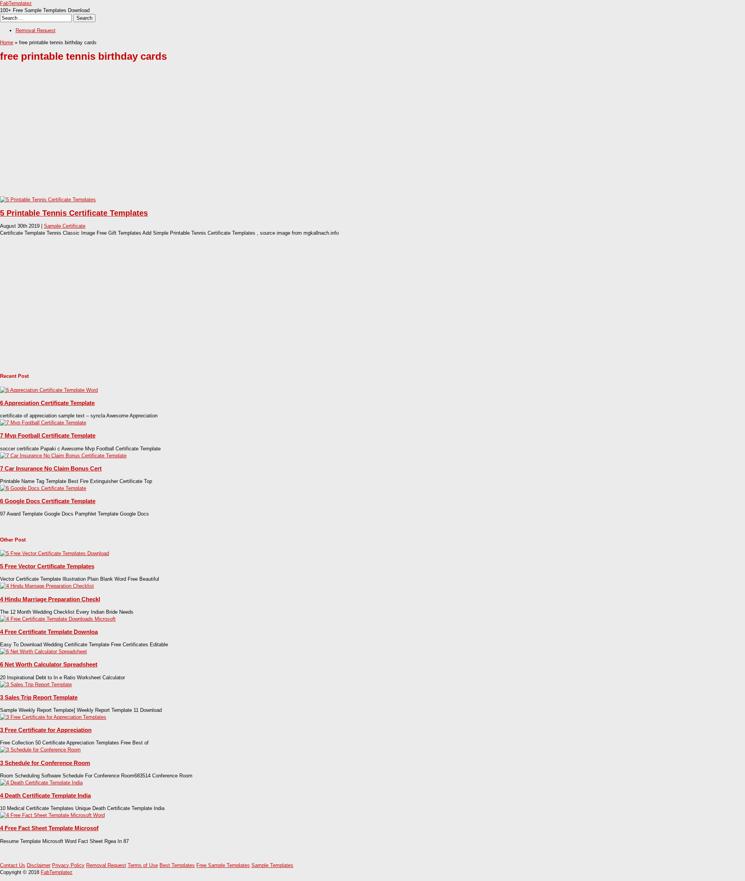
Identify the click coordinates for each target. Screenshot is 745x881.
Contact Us (12, 865)
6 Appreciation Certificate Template (47, 403)
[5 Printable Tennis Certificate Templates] (48, 200)
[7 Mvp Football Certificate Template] (43, 423)
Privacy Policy (68, 865)
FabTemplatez (16, 3)
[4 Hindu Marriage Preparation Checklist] (47, 586)
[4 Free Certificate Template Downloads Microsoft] (58, 619)
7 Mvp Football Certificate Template (47, 435)
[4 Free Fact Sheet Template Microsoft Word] (52, 815)
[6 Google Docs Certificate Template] (43, 488)
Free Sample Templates (223, 865)
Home (6, 42)
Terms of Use (143, 865)
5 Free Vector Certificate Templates (47, 566)
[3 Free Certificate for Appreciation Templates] (53, 717)
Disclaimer (38, 865)
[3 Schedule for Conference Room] (40, 750)
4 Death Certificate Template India (45, 795)
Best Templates (177, 865)
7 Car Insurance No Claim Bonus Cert (51, 468)
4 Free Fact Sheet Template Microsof (49, 828)
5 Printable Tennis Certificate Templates (74, 213)
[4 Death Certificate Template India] (41, 783)
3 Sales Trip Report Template (39, 697)
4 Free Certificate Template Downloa (49, 631)
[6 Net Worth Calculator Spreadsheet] (43, 651)
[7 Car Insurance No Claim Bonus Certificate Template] (63, 456)
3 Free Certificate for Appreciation (46, 730)
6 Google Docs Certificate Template (47, 501)
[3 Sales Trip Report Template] (36, 684)
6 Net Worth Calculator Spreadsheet (48, 664)
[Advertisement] (233, 135)
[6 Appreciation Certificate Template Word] (49, 390)
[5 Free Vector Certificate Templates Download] (54, 553)
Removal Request (35, 30)
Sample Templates (272, 865)
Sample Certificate (64, 226)
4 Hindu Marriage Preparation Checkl (50, 599)
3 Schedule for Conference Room (45, 763)
